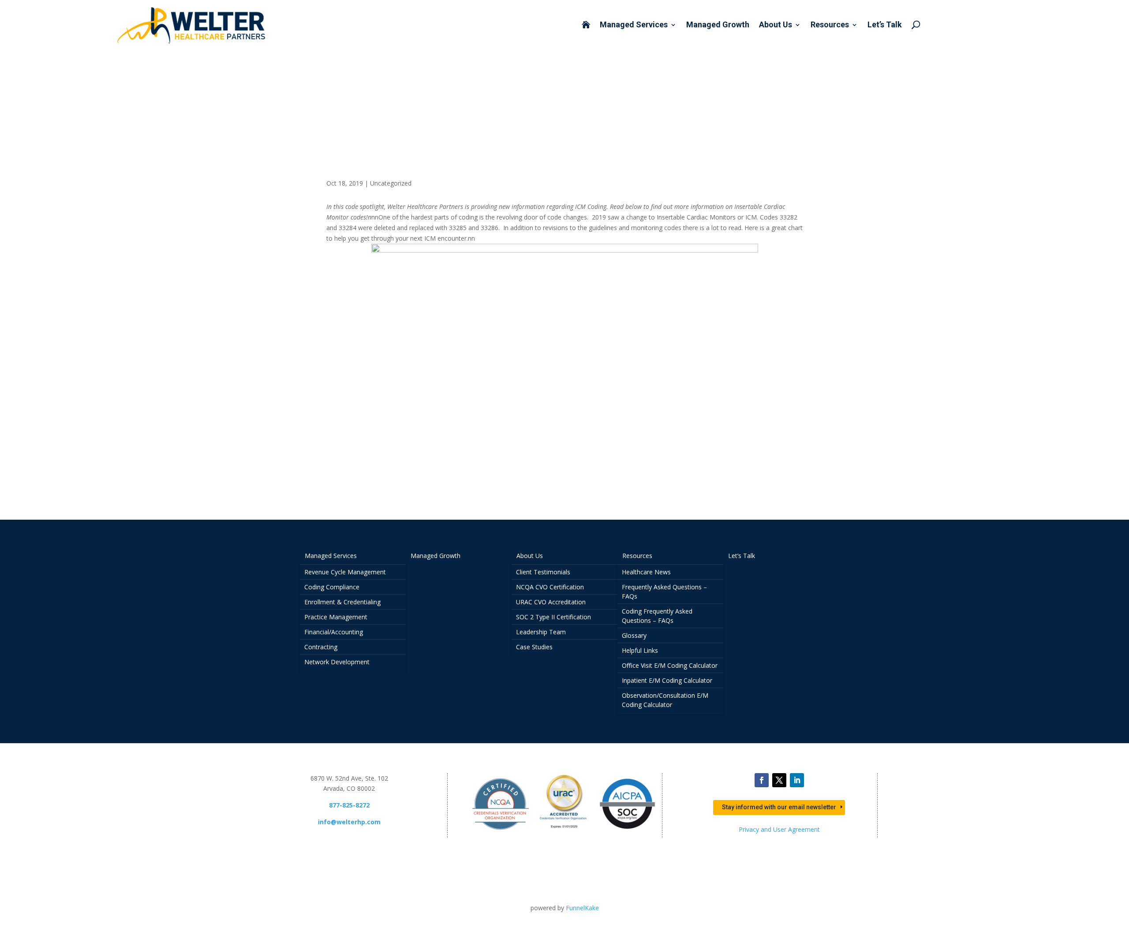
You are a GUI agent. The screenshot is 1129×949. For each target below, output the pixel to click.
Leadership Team (541, 632)
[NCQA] (500, 832)
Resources (830, 25)
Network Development (337, 662)
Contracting (320, 647)
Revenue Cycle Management (345, 572)
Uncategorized (390, 183)
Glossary (634, 635)
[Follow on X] (779, 780)
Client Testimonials (543, 572)
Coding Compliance (331, 587)
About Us (775, 25)
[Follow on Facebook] (762, 780)
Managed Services (634, 25)
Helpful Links (640, 650)
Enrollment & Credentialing (342, 602)
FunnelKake (582, 908)
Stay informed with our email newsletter (779, 807)
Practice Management (335, 617)
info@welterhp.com (349, 822)
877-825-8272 (349, 805)
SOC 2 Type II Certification (553, 617)
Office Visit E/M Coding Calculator (670, 665)
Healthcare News (646, 572)
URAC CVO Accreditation (551, 602)
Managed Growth (717, 25)
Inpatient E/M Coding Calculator (667, 680)
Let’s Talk (884, 25)
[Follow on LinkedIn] (797, 780)
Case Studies (534, 647)
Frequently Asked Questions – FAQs (664, 591)
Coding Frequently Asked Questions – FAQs (657, 616)
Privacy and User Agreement (779, 829)
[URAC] (564, 832)
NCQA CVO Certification (550, 587)
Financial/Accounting (333, 632)
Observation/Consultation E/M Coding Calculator (665, 700)
